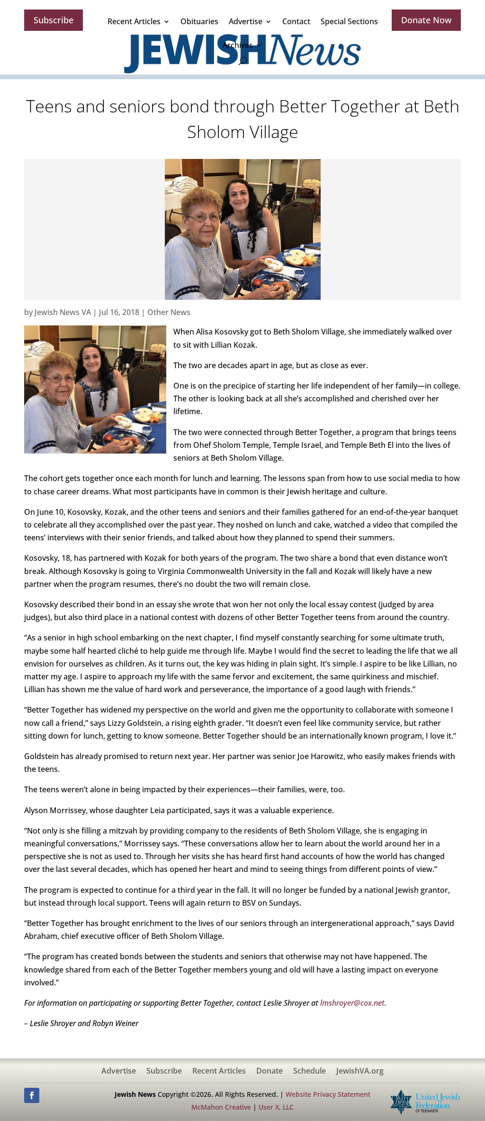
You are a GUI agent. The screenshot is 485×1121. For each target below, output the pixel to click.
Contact (296, 21)
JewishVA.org (360, 1071)
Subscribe (53, 20)
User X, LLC (276, 1107)
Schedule (309, 1071)
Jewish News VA (63, 312)
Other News (168, 312)
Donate (269, 1071)
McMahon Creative (221, 1107)
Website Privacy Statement (328, 1094)
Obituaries (199, 21)
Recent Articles (134, 21)
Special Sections (349, 21)
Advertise (245, 21)
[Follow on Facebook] (31, 1095)
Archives (238, 45)
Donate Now (426, 20)
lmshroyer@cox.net (352, 1003)
